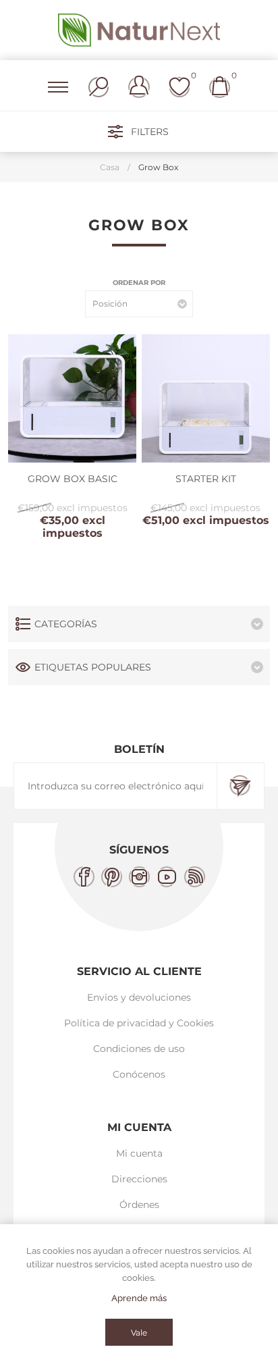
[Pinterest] (111, 877)
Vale (139, 1333)
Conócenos (139, 1074)
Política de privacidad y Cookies (139, 1023)
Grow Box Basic (72, 479)
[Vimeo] (167, 877)
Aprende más (139, 1298)
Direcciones (139, 1179)
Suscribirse (240, 786)
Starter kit (205, 479)
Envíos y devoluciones (139, 997)
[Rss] (194, 877)
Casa (109, 167)
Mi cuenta (139, 1153)
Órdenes (139, 1205)
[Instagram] (139, 877)
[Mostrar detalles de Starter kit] (206, 398)
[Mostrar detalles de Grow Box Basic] (72, 398)
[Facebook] (84, 877)
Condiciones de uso (139, 1049)
